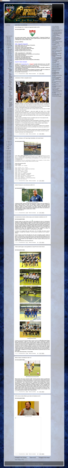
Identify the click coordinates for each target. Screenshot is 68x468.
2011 (8, 43)
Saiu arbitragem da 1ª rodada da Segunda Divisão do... (10, 104)
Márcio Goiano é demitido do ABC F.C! (23, 357)
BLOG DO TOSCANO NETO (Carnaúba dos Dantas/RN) (57, 58)
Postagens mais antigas (44, 457)
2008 (8, 38)
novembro (9, 145)
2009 (8, 40)
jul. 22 (9, 127)
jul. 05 (9, 60)
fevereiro (9, 47)
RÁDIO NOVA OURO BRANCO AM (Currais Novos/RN (57, 30)
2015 (8, 153)
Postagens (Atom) (21, 459)
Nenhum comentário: (32, 73)
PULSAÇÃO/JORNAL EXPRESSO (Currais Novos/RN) (55, 73)
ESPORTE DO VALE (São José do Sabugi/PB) (56, 78)
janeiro (9, 45)
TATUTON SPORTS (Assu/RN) (55, 84)
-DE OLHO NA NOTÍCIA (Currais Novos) (56, 46)
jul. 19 (9, 124)
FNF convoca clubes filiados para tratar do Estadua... (10, 64)
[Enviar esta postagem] (37, 73)
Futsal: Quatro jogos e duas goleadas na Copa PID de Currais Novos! (30, 246)
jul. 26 (9, 132)
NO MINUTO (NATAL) (55, 88)
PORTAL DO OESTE (55, 28)
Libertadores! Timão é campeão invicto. (23, 77)
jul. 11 (9, 114)
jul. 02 (9, 57)
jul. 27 (9, 134)
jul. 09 (9, 111)
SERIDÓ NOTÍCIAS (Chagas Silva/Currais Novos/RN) (57, 68)
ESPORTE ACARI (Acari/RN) (57, 50)
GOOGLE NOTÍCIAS (55, 27)
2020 (8, 160)
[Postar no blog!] (40, 73)
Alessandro (17, 103)
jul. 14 (9, 117)
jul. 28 (9, 135)
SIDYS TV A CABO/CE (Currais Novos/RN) (56, 64)
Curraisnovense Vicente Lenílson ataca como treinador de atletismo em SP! (31, 217)
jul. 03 (9, 59)
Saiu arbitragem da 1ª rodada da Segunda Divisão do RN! (27, 27)
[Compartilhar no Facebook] (42, 73)
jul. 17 (9, 121)
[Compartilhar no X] (41, 73)
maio (9, 52)
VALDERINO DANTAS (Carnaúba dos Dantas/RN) (56, 38)
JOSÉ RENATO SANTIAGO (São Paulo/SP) (56, 54)
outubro (9, 144)
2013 (8, 150)
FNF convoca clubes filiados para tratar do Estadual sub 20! (27, 396)
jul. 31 (9, 139)
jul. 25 (9, 131)
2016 (8, 154)
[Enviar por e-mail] (39, 73)
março (9, 49)
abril (8, 50)
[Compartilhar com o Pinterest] (43, 73)
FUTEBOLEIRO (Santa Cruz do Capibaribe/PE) (57, 34)
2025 (8, 167)
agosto (9, 141)
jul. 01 (9, 56)
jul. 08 (9, 110)
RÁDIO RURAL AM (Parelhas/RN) (55, 60)
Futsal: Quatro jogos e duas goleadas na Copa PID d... (10, 76)
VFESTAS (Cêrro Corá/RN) (56, 96)
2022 (8, 163)
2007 (8, 37)
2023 (8, 164)
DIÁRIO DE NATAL (55, 89)
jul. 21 (9, 125)
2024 (8, 166)
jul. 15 (9, 118)
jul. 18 (9, 122)
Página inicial (33, 457)
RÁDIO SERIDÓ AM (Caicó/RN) (55, 62)
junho (9, 53)
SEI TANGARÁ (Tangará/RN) (57, 32)
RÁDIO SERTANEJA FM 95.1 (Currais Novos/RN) (57, 66)
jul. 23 (9, 128)
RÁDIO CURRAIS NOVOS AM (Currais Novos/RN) (57, 42)
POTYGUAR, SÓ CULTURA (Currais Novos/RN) (56, 94)
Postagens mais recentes (21, 457)
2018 (8, 157)
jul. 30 (9, 138)
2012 (8, 44)
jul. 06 (9, 108)
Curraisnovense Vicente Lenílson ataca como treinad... (10, 82)
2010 (8, 41)
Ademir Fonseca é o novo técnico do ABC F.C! (25, 185)
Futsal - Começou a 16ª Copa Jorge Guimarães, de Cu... (10, 94)
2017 (8, 156)
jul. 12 (9, 115)
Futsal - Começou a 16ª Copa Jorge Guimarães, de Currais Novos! (29, 138)
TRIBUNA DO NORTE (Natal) (57, 90)
